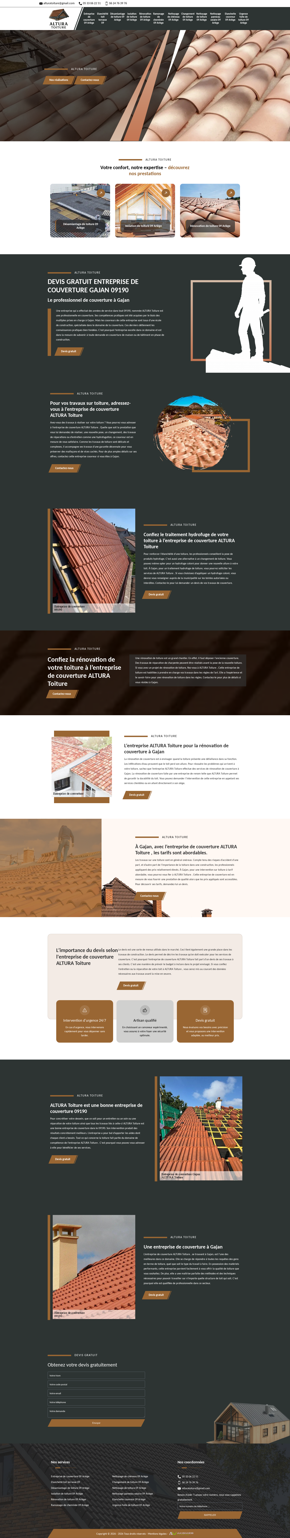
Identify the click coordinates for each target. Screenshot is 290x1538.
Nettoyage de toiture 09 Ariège (201, 17)
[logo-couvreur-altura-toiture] (58, 18)
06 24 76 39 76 (118, 3)
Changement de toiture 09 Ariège (187, 17)
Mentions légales (157, 1534)
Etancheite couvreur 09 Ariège (230, 17)
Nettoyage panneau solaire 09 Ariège (215, 18)
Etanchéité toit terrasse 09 (102, 18)
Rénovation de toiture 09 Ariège (145, 17)
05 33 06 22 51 (92, 3)
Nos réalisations (58, 80)
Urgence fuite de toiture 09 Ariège (243, 18)
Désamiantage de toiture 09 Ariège (117, 17)
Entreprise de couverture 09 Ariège (89, 18)
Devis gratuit (68, 351)
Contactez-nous (90, 80)
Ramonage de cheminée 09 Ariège (158, 18)
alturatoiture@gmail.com (59, 3)
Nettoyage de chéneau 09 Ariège (173, 17)
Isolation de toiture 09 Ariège (132, 17)
